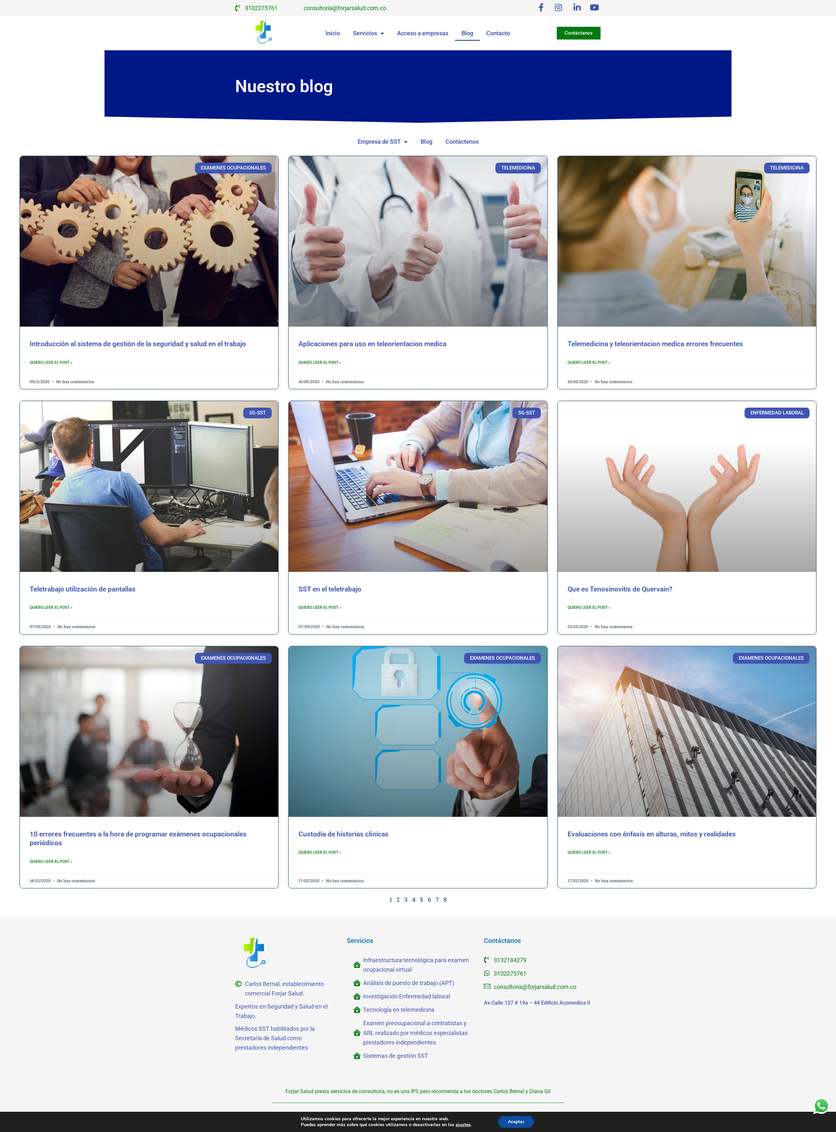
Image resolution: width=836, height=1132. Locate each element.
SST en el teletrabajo (329, 589)
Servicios (365, 33)
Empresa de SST (379, 141)
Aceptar (516, 1122)
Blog (467, 33)
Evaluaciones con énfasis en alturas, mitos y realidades (652, 834)
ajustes (463, 1125)
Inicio (333, 33)
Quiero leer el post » (51, 362)
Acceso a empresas (422, 33)
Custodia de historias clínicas (343, 834)
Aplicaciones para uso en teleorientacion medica (372, 344)
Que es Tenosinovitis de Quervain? (620, 589)
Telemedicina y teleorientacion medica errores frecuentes (655, 344)
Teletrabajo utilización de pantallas (83, 589)
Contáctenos (462, 141)
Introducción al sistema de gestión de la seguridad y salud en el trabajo (138, 344)
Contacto (498, 33)
